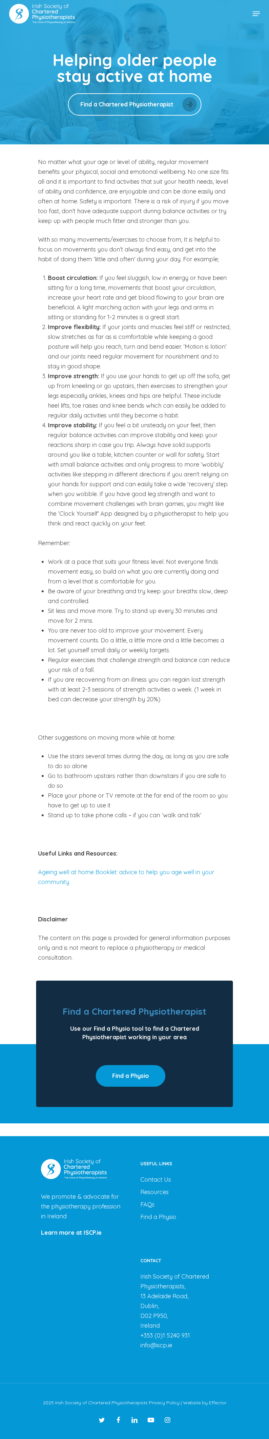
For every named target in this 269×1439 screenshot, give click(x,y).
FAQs (147, 1204)
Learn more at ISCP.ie (71, 1232)
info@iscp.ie (156, 1345)
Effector (217, 1403)
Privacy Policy (164, 1403)
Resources (154, 1192)
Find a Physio (158, 1217)
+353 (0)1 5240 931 (165, 1335)
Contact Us (155, 1179)
